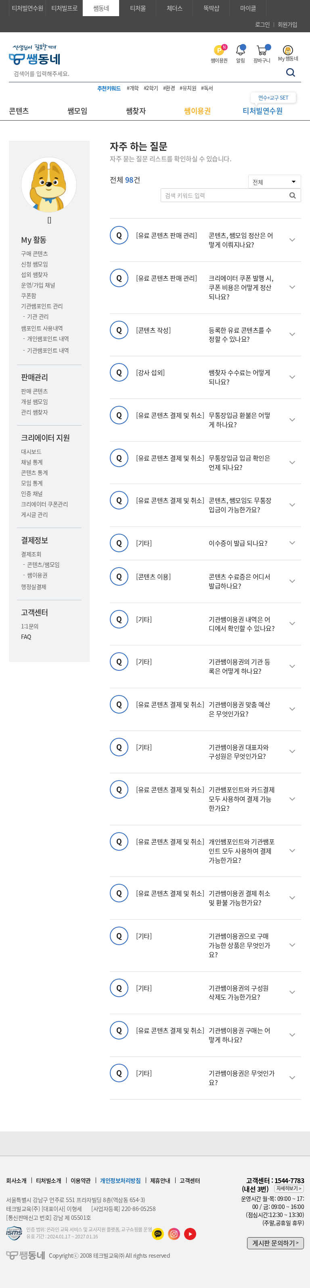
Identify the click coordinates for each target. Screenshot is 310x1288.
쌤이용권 (219, 54)
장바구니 (261, 60)
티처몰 (138, 8)
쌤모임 (77, 110)
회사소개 (16, 1180)
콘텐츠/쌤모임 (43, 564)
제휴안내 (160, 1180)
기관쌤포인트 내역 (48, 350)
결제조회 (31, 554)
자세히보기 (287, 1188)
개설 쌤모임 (34, 401)
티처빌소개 (48, 1180)
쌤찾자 (136, 110)
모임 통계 (32, 483)
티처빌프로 (64, 8)
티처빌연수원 (27, 8)
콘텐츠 (19, 110)
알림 (240, 60)
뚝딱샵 (211, 8)
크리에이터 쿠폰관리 (44, 504)
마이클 (248, 8)
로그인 (262, 24)
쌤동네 (101, 8)
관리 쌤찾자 (34, 412)
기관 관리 (38, 316)
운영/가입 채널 (38, 285)
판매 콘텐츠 (34, 391)
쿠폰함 (28, 295)
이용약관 (81, 1180)
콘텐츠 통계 (34, 472)
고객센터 (190, 1180)
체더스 (174, 8)
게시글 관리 (34, 514)
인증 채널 (32, 493)
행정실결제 (33, 586)
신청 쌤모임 (34, 264)
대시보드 (31, 451)
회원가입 (287, 24)
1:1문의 (30, 626)
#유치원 (188, 88)
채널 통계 (32, 462)
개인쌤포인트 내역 (48, 338)
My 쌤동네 (288, 58)
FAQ (26, 637)
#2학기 (151, 88)
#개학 (133, 88)
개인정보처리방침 (120, 1180)
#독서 (207, 88)
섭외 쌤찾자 (34, 274)
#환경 (169, 88)
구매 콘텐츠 (34, 253)
